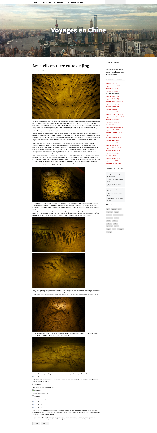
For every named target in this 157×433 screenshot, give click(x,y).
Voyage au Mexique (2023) (112, 112)
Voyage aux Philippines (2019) (113, 137)
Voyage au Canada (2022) (112, 119)
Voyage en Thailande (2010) (113, 158)
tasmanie (115, 220)
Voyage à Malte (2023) (111, 109)
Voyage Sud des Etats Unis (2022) (114, 127)
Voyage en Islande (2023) (112, 99)
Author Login (121, 431)
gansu (115, 223)
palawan (109, 232)
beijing (116, 212)
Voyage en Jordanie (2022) (112, 130)
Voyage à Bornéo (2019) (112, 135)
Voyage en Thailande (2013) (113, 150)
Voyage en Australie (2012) (112, 155)
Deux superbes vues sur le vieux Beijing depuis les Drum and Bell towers (114, 174)
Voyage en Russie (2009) (112, 161)
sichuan (108, 220)
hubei (114, 229)
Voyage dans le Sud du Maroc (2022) (115, 114)
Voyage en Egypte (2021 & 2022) (114, 132)
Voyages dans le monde (75, 2)
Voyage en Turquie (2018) (112, 140)
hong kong (109, 218)
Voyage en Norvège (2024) (113, 91)
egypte (121, 215)
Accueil (35, 2)
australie (114, 209)
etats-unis (109, 223)
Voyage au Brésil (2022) (112, 124)
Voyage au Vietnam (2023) (112, 96)
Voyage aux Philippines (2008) (113, 163)
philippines (109, 212)
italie (119, 209)
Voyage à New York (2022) (112, 122)
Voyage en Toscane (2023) (112, 106)
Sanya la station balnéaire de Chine (115, 180)
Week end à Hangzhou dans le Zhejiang (115, 189)
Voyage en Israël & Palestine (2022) (115, 117)
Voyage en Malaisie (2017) (112, 142)
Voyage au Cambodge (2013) (113, 153)
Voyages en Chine (45, 2)
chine (108, 209)
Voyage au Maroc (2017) (112, 145)
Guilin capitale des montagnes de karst (115, 199)
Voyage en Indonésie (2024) (113, 86)
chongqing (120, 229)
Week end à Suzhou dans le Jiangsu (114, 194)
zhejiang (116, 218)
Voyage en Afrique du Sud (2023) (114, 101)
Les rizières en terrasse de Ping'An (114, 185)
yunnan (108, 229)
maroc (115, 215)
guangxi (116, 226)
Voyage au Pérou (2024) (112, 88)
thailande (109, 215)
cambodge (109, 226)
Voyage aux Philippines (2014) (113, 148)
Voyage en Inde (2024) (111, 83)
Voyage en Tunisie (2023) (112, 104)
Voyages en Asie (58, 2)
